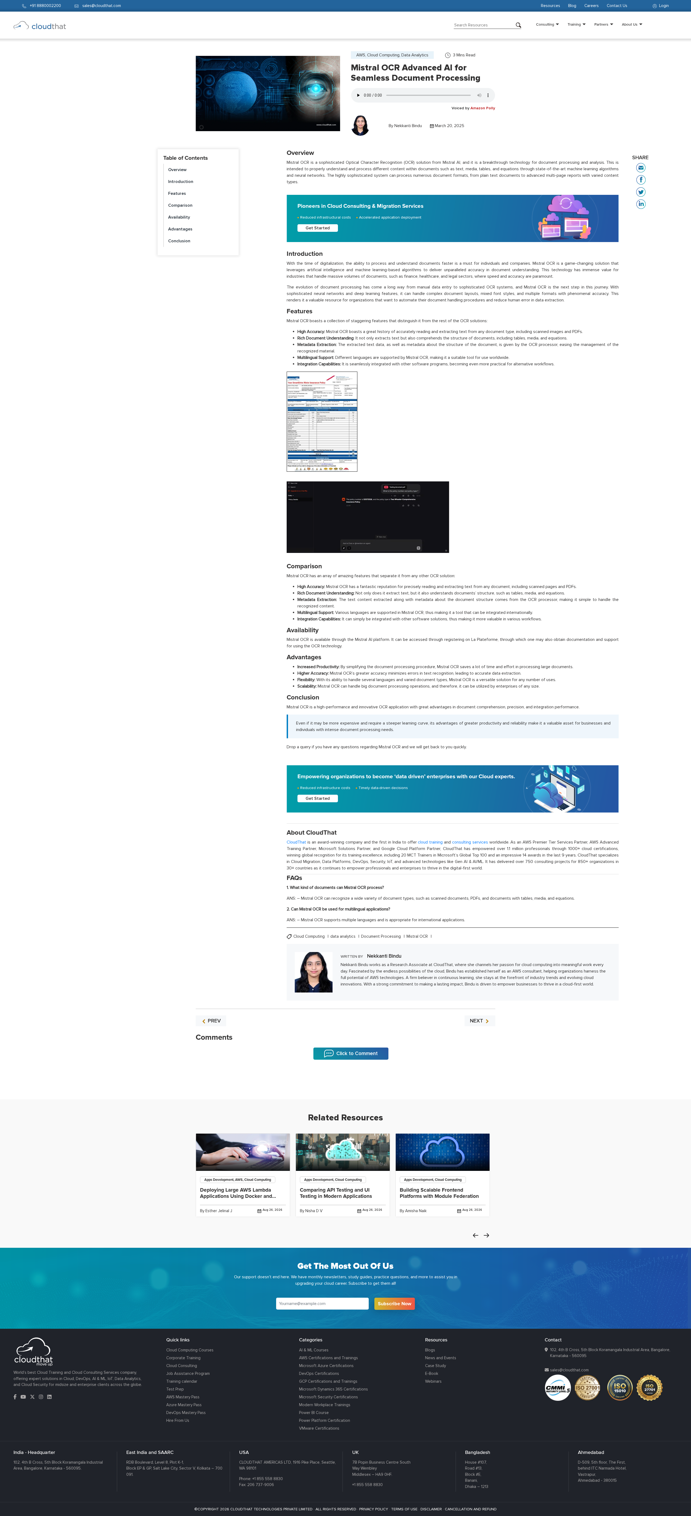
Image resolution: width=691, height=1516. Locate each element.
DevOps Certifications (319, 1373)
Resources (550, 5)
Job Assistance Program (188, 1373)
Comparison (180, 205)
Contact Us (617, 5)
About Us (630, 24)
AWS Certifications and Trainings (328, 1357)
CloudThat (296, 842)
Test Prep (175, 1389)
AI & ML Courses (313, 1350)
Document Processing (381, 936)
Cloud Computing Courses (190, 1350)
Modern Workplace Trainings (324, 1404)
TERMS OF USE (404, 1509)
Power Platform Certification (324, 1420)
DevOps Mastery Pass (186, 1412)
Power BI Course (314, 1412)
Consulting (545, 24)
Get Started (318, 228)
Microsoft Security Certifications (328, 1397)
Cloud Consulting (181, 1365)
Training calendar (181, 1381)
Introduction (180, 181)
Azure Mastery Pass (184, 1404)
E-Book (431, 1373)
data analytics (343, 936)
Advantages (180, 229)
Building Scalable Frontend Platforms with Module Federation (439, 1193)
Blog (572, 5)
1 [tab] (345, 1086)
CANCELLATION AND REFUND (471, 1509)
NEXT (477, 1021)
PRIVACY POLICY (373, 1509)
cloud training (430, 842)
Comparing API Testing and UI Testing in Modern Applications (336, 1193)
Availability (179, 217)
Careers (591, 5)
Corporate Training (183, 1357)
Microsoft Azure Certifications (326, 1365)
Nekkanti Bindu (408, 125)
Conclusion (179, 241)
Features (177, 193)
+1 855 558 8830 (267, 1478)
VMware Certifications (319, 1428)
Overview (177, 169)
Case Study (435, 1365)
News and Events (440, 1357)
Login (663, 5)
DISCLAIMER (431, 1509)
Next (486, 1235)
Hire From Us (177, 1420)
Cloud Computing (309, 936)
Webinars (433, 1381)
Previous (475, 1235)
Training (574, 24)
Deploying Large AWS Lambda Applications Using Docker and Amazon (236, 1196)
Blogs (430, 1350)
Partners (601, 24)
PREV (213, 1021)
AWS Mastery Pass (182, 1397)
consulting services (470, 842)
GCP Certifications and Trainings (328, 1381)
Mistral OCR (418, 936)
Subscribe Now (394, 1304)
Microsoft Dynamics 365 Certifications (333, 1389)
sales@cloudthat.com (569, 1370)
